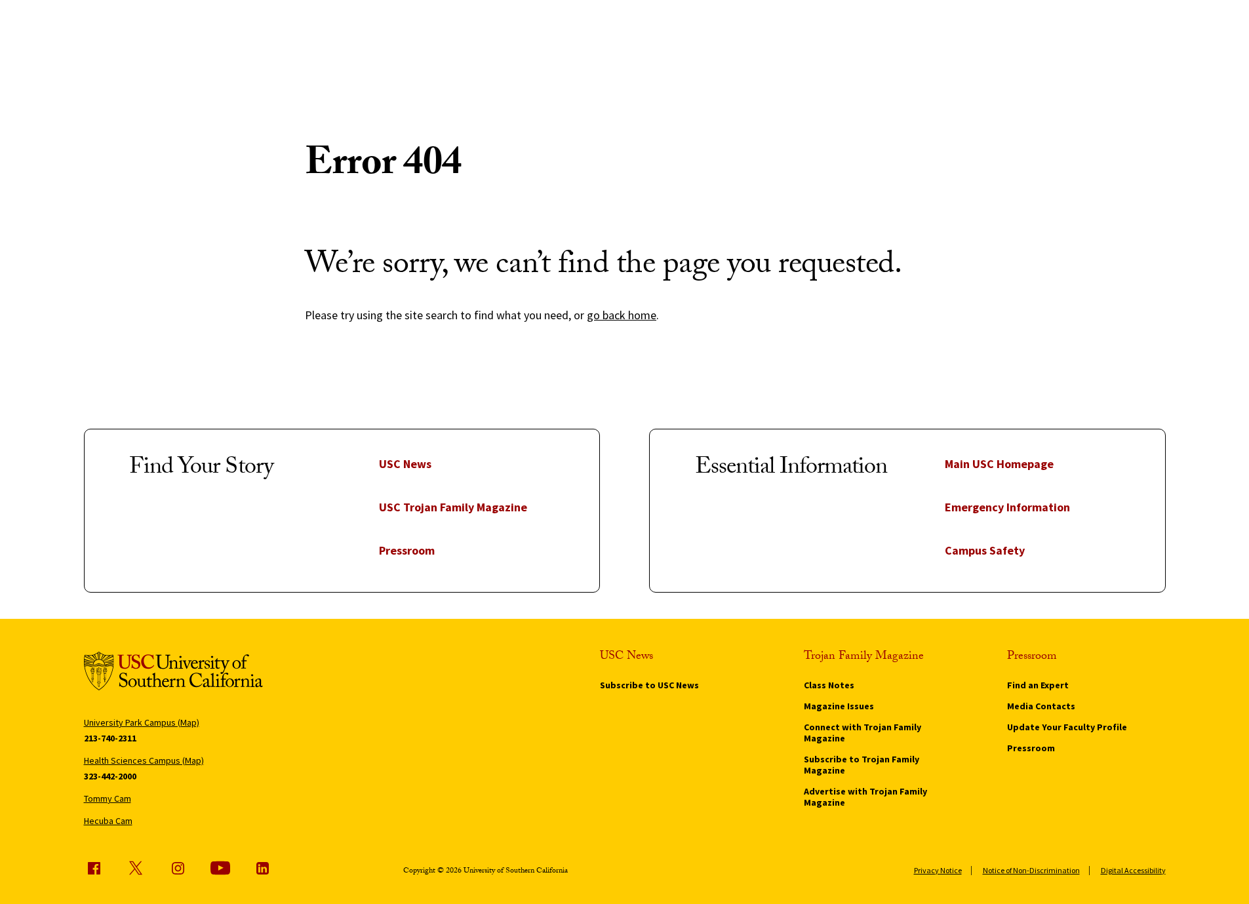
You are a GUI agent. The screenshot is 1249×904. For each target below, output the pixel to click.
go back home (621, 315)
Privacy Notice (938, 870)
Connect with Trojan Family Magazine (862, 732)
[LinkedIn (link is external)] (262, 868)
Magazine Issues (839, 706)
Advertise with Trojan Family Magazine (865, 796)
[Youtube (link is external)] (220, 868)
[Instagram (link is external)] (178, 868)
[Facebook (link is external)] (94, 868)
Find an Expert (1038, 685)
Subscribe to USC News (649, 685)
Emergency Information (1007, 507)
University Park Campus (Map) (141, 722)
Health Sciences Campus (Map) (144, 760)
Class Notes (829, 685)
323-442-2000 (110, 776)
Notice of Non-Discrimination (1031, 870)
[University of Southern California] (173, 673)
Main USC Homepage (999, 463)
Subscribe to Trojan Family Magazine (861, 764)
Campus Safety (985, 550)
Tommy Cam (107, 798)
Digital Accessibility (1133, 870)
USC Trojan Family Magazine (453, 507)
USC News (405, 463)
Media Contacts (1041, 706)
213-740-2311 (110, 738)
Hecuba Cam (108, 821)
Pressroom (407, 550)
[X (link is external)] (136, 868)
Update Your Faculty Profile (1067, 727)
